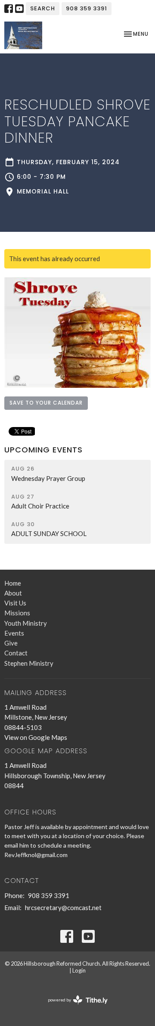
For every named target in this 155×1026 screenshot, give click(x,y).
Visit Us (15, 603)
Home (12, 583)
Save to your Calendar (46, 402)
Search (42, 8)
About (13, 593)
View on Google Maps (35, 737)
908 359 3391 (86, 8)
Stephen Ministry (28, 663)
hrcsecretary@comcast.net (63, 907)
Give (11, 643)
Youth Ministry (25, 623)
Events (14, 633)
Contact (16, 653)
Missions (17, 613)
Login (79, 970)
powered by (73, 1007)
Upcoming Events (43, 449)
